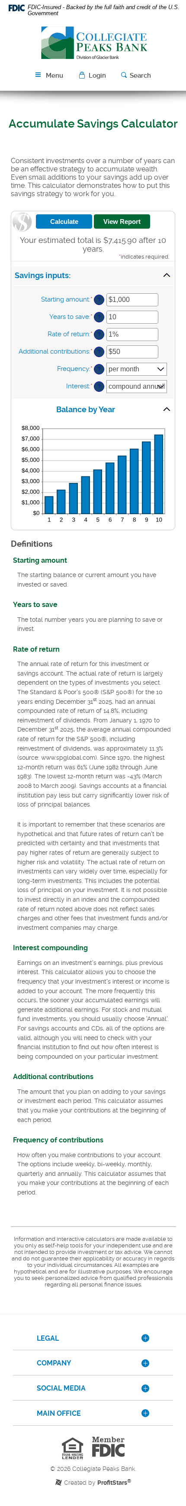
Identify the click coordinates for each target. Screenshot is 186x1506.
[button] (93, 75)
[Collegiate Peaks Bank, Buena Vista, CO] (93, 42)
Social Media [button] (61, 1388)
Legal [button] (48, 1338)
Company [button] (54, 1363)
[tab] (93, 1339)
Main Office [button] (59, 1413)
